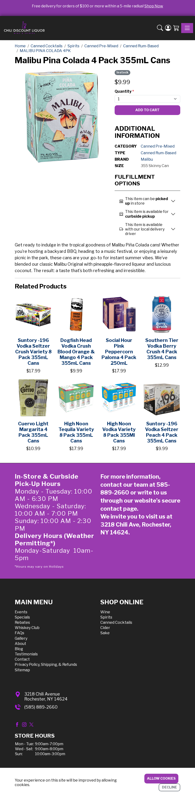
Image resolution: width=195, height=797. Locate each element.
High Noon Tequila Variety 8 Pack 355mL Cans (76, 432)
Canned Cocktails (116, 622)
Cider (105, 627)
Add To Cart (147, 110)
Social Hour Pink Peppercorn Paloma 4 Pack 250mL (119, 351)
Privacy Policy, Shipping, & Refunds (46, 664)
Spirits (106, 617)
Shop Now (153, 6)
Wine (105, 612)
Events (21, 612)
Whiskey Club (27, 627)
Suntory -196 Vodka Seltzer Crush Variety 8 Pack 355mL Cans (33, 351)
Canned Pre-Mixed (158, 146)
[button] (160, 28)
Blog (19, 649)
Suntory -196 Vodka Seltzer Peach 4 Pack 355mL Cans (161, 432)
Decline (169, 787)
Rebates (22, 622)
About (20, 643)
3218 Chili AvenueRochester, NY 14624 (46, 696)
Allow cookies (161, 778)
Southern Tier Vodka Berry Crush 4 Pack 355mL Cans (161, 348)
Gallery (21, 638)
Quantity (124, 91)
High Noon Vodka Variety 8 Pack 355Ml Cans (119, 432)
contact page (118, 508)
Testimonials (26, 654)
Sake (105, 633)
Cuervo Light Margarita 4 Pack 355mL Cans (33, 432)
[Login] (168, 28)
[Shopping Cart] (176, 28)
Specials (22, 617)
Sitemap (22, 670)
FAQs (19, 633)
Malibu (147, 159)
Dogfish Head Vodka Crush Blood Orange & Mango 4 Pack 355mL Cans (76, 351)
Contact (22, 659)
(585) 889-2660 (41, 707)
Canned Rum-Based (158, 153)
